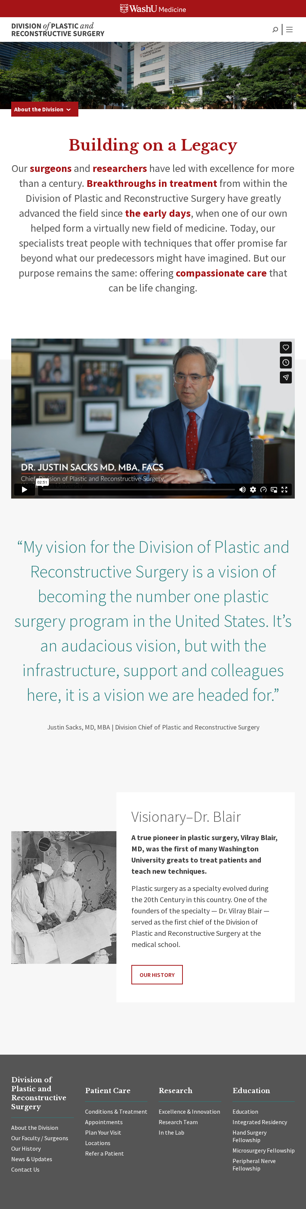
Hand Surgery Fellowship (249, 1136)
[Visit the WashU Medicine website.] (153, 8)
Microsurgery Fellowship (263, 1150)
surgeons (51, 168)
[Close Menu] (289, 29)
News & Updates (31, 1159)
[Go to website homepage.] (57, 29)
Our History (157, 974)
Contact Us (25, 1169)
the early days (158, 213)
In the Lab (171, 1132)
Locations (97, 1143)
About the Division (38, 109)
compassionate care (221, 273)
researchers (120, 168)
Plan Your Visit (103, 1132)
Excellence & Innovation (189, 1111)
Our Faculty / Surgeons (39, 1138)
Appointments (104, 1122)
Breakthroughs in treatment (152, 183)
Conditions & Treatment (116, 1111)
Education (245, 1111)
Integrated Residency (259, 1122)
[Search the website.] (275, 29)
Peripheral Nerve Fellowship (254, 1164)
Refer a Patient (104, 1153)
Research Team (178, 1122)
